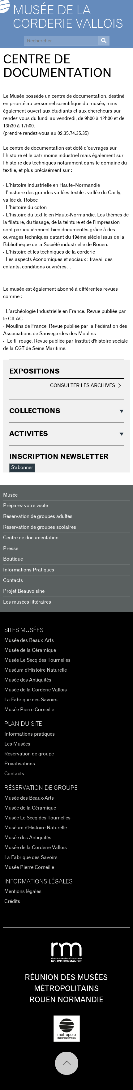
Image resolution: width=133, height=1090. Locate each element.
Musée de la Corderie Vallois (68, 17)
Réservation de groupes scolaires (39, 527)
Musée (10, 495)
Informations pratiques (29, 734)
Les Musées (17, 744)
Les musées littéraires (27, 602)
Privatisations (19, 763)
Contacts (13, 580)
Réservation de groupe (29, 753)
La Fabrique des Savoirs (31, 699)
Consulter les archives (82, 385)
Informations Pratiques (28, 569)
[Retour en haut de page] (66, 1063)
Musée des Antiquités (27, 680)
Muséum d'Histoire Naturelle (35, 670)
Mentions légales (22, 891)
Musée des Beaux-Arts (29, 640)
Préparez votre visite (25, 505)
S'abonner (22, 467)
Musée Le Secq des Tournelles (37, 660)
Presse (10, 548)
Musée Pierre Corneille (29, 709)
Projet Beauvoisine (24, 591)
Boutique (13, 559)
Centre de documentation (30, 537)
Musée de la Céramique (30, 650)
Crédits (12, 901)
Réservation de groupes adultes (37, 516)
